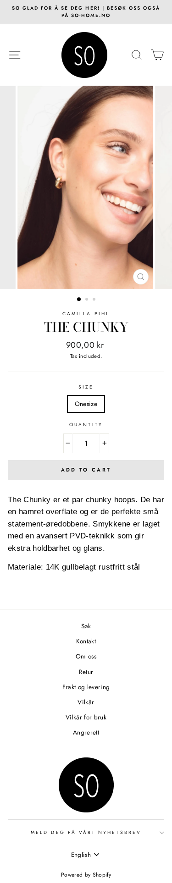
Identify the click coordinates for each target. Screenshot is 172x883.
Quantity (85, 424)
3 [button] (95, 300)
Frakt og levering (86, 686)
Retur (86, 671)
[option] (86, 12)
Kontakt (86, 641)
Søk (86, 626)
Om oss (86, 656)
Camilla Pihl (86, 313)
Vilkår (86, 702)
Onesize (86, 403)
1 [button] (79, 299)
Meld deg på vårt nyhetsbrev (86, 832)
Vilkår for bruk (86, 717)
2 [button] (87, 300)
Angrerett (86, 732)
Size (86, 387)
